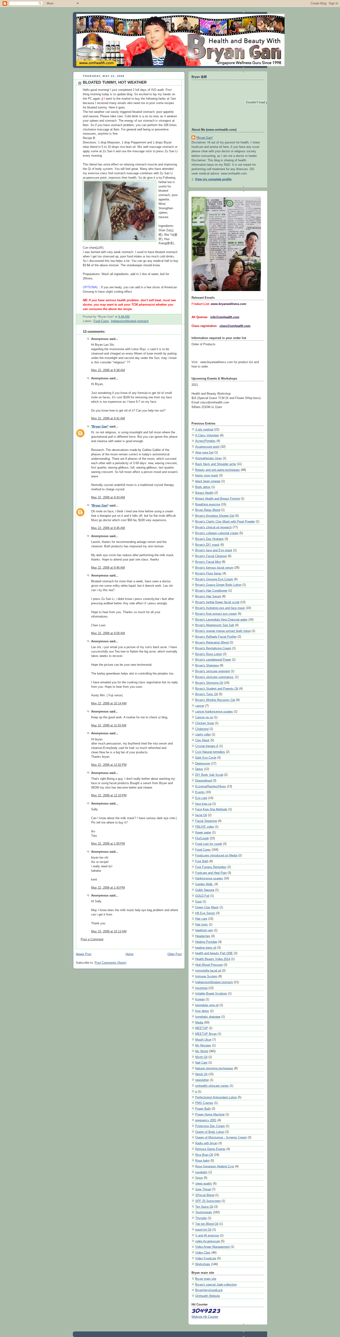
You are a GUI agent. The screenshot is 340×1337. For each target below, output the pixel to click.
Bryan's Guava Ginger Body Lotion (218, 584)
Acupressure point (207, 446)
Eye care (201, 798)
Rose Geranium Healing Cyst (214, 1166)
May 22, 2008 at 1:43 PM (108, 887)
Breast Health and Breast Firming (217, 498)
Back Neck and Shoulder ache (215, 464)
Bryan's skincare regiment (212, 671)
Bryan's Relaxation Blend (212, 642)
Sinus (199, 1177)
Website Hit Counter (205, 1316)
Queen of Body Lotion (209, 1132)
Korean (200, 999)
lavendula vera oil (207, 1005)
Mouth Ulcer (203, 1039)
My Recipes (203, 1045)
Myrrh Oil (201, 1057)
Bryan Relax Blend (207, 510)
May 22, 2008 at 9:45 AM (108, 528)
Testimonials (203, 1212)
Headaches (202, 936)
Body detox (202, 487)
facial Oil (201, 815)
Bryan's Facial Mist (208, 562)
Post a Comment (92, 939)
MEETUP (201, 1028)
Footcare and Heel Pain (211, 872)
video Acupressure (207, 1241)
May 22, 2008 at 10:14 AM (109, 703)
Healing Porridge (206, 942)
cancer (199, 705)
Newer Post (83, 954)
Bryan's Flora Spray (208, 573)
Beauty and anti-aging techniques (217, 470)
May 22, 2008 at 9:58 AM (108, 633)
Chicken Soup (204, 723)
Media (199, 1022)
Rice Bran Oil (204, 1154)
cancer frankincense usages (214, 711)
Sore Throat (203, 1189)
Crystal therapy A (206, 746)
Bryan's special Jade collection (216, 1284)
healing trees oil (205, 947)
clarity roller (203, 734)
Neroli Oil (201, 1074)
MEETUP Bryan (206, 1034)
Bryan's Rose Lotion (208, 654)
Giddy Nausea (204, 890)
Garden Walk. (204, 884)
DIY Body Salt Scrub (209, 774)
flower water (203, 832)
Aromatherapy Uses (208, 458)
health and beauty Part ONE (214, 953)
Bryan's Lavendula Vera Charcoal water (221, 619)
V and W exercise (207, 1235)
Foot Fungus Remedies (210, 867)
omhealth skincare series (212, 1085)
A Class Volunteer (207, 435)
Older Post (174, 954)
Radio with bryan (206, 1143)
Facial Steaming (206, 821)
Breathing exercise (207, 504)
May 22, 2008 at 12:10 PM (109, 795)
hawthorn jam (204, 930)
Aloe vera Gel (204, 452)
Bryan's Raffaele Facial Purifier (216, 636)
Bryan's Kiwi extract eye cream (216, 613)
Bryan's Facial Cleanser (211, 556)
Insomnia (201, 988)
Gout (198, 901)
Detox (199, 769)
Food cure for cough (208, 844)
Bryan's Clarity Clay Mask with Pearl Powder (225, 521)
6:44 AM (124, 316)
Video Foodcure (205, 1258)
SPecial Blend (204, 1195)
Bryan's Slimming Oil (209, 682)
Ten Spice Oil (204, 1206)
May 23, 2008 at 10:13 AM (109, 931)
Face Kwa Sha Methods (211, 809)
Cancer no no (204, 717)
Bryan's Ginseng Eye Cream (214, 579)
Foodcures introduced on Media (216, 855)
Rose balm (202, 1160)
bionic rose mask (206, 475)
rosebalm (201, 1172)
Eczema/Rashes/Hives (210, 786)
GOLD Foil (202, 895)
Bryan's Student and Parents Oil (216, 688)
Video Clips (202, 1252)
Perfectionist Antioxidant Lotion (216, 1097)
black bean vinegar (207, 481)
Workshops (202, 1264)
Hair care (201, 918)
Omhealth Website (207, 1296)
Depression (202, 763)
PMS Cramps (204, 1103)
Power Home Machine (210, 1114)
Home (129, 954)
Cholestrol (202, 729)
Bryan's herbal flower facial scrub (217, 602)
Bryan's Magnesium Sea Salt (214, 625)
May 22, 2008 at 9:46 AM (108, 567)
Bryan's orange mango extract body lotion (223, 631)
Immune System (206, 976)
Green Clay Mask (207, 907)
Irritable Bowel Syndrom (211, 993)
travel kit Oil (203, 1229)
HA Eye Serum (205, 913)
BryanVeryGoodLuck (209, 1290)
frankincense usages (209, 878)
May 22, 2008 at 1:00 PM (108, 843)
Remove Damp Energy (210, 1149)
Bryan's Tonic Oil (206, 694)
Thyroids (201, 1218)
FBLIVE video (204, 826)
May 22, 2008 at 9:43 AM (108, 497)
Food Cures (101, 321)
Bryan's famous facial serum (214, 567)
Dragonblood (203, 780)
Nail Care (201, 1062)
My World (201, 1051)
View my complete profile (213, 179)
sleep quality (203, 1183)
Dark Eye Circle (205, 757)
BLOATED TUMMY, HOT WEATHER (115, 82)
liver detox (202, 1011)
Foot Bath (201, 861)
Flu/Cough (202, 838)
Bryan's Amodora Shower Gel (214, 515)
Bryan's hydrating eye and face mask (220, 608)
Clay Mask (202, 740)
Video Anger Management (212, 1246)
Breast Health (204, 492)
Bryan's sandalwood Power (213, 659)
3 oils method (204, 429)
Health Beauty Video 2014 (212, 959)
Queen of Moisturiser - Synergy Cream (221, 1137)
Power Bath (203, 1108)
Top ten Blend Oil (206, 1224)
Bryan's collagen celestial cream (216, 533)
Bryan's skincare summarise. (214, 677)
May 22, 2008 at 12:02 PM (109, 765)
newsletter (202, 1080)
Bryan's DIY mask (207, 544)
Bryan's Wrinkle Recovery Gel (215, 700)
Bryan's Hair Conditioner (211, 590)
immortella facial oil (208, 970)
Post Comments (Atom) (110, 962)
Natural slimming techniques (214, 1068)
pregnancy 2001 (205, 1120)
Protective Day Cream (210, 1126)
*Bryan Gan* (99, 426)
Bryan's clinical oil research (213, 527)
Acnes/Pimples (205, 441)
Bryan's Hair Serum (208, 596)
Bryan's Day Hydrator (209, 539)
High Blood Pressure (209, 964)
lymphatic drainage (207, 1016)
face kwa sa (203, 803)
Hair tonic (201, 924)
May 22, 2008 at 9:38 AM (108, 370)
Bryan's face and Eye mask (213, 550)
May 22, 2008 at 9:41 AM (108, 418)
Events (200, 792)
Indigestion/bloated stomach (129, 321)
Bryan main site (205, 1278)
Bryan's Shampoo (207, 665)
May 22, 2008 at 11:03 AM (108, 725)
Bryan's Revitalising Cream (213, 648)
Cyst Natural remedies (210, 752)
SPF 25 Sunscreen (208, 1201)
